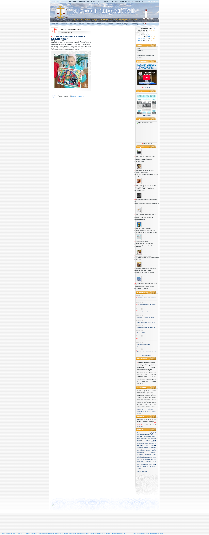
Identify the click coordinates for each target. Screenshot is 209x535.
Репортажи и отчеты (74, 29)
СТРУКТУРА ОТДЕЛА (122, 24)
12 (146, 36)
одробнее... (140, 426)
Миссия (63, 29)
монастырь (147, 449)
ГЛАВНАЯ (54, 24)
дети (154, 440)
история (153, 442)
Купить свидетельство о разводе (12, 533)
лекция (153, 445)
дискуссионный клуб (143, 442)
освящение (148, 454)
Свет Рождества (146, 461)
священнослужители (142, 464)
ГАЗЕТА (110, 24)
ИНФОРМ (73, 24)
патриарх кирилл (141, 455)
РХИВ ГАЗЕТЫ (147, 115)
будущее (153, 434)
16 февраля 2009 (66, 32)
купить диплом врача (52, 533)
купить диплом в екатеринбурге (36, 533)
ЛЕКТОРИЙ (90, 24)
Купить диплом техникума (93, 533)
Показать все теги (142, 471)
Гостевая (140, 50)
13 (149, 36)
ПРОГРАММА (101, 24)
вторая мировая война (143, 438)
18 (144, 38)
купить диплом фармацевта (154, 533)
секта (150, 464)
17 (141, 38)
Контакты (140, 53)
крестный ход (142, 445)
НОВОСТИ (64, 24)
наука (154, 449)
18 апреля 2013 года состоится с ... (146, 317)
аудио (153, 433)
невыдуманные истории (143, 450)
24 (141, 40)
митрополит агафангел (143, 447)
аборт (141, 433)
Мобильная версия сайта (145, 55)
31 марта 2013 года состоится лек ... (146, 322)
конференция (152, 443)
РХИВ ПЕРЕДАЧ (147, 87)
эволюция (145, 466)
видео (139, 436)
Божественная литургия (143, 434)
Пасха (154, 454)
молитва (139, 449)
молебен (153, 447)
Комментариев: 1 (77, 96)
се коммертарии (146, 355)
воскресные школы (150, 436)
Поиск (139, 48)
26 (146, 40)
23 (139, 40)
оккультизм (140, 454)
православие (144, 457)
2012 (138, 433)
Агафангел (147, 433)
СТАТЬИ (81, 24)
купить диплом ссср (78, 533)
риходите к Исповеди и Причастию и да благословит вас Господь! (146, 411)
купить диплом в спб (139, 533)
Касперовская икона (142, 443)
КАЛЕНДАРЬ (136, 24)
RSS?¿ (139, 57)
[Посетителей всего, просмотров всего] (57, 505)
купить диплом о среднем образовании (113, 533)
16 (139, 38)
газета (147, 440)
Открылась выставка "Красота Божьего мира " (68, 37)
